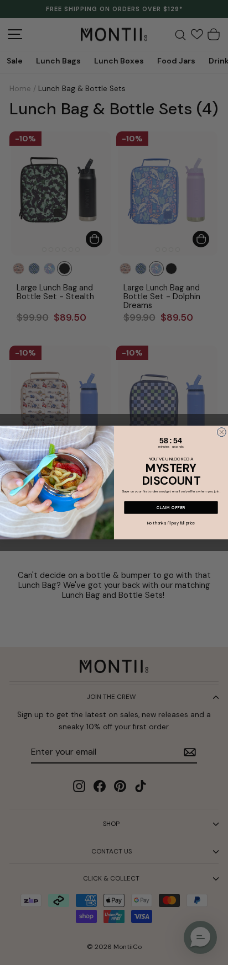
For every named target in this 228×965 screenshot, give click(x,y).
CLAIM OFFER (171, 507)
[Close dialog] (221, 432)
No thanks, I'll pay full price (171, 523)
